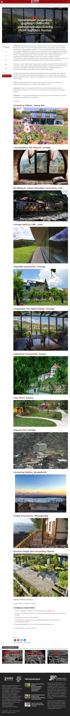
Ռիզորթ (41, 309)
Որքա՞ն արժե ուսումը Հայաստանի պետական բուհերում (37, 705)
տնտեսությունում (33, 617)
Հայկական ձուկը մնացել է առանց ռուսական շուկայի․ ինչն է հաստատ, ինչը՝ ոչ (35, 657)
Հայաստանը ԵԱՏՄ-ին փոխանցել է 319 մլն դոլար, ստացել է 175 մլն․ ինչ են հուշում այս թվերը (12, 657)
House (22, 398)
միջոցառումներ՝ (51, 613)
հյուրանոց (51, 188)
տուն (24, 430)
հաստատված (40, 624)
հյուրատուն (30, 267)
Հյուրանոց (18, 105)
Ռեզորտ (37, 147)
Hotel (25, 224)
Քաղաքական (16, 652)
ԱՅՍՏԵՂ (33, 603)
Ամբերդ (28, 472)
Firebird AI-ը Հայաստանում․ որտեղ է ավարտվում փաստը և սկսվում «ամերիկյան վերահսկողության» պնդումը (57, 657)
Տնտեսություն (34, 17)
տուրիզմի (49, 610)
